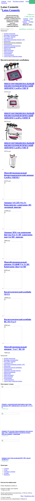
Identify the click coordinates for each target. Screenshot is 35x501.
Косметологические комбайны (13, 42)
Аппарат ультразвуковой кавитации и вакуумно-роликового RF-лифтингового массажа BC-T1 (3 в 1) (17, 406)
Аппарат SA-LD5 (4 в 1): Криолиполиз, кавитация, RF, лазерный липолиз (18, 205)
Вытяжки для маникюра (11, 35)
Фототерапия (8, 53)
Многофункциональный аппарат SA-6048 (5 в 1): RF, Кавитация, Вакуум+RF (17, 264)
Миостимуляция (9, 50)
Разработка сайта (29, 496)
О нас (9, 1)
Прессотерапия (8, 52)
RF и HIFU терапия (9, 36)
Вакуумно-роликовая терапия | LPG (14, 39)
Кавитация (7, 41)
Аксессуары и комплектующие (13, 56)
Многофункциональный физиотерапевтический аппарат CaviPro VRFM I (19, 175)
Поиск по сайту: (27, 24)
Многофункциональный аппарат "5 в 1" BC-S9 (15, 348)
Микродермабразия (9, 47)
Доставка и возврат (18, 1)
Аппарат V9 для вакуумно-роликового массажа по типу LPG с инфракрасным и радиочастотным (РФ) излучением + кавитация (17, 432)
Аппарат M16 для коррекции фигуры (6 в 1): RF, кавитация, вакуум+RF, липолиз (18, 234)
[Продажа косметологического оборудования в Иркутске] (10, 10)
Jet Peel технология (9, 33)
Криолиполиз (8, 44)
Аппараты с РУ (8, 38)
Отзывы (28, 1)
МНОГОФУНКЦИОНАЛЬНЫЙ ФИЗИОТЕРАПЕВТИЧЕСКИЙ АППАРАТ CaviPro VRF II (19, 86)
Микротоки (7, 49)
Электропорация (9, 55)
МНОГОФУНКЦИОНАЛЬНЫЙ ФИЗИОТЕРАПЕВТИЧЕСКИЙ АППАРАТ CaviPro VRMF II (19, 115)
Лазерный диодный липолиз (12, 45)
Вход (22, 496)
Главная (3, 1)
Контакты (4, 3)
